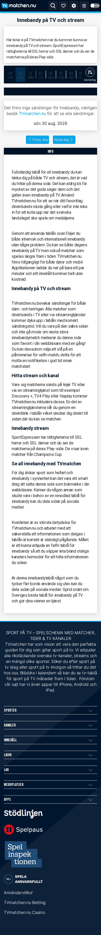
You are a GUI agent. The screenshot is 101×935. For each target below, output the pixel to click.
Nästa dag (61, 140)
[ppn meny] (84, 5)
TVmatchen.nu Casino (24, 912)
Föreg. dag (40, 140)
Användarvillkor (18, 892)
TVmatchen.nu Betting (25, 902)
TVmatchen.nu (32, 113)
